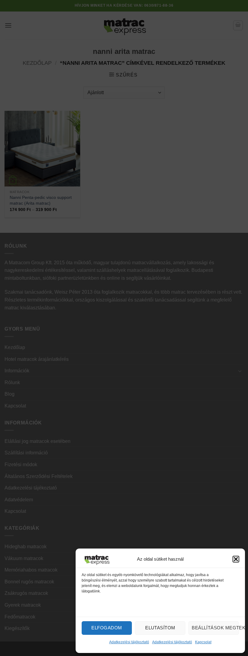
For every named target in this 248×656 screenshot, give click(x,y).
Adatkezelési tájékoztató (129, 642)
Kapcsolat (203, 642)
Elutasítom (160, 627)
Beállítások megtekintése (215, 627)
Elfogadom (106, 627)
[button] (236, 559)
